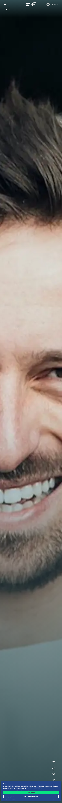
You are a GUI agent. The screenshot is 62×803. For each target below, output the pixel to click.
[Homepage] (31, 4)
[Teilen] (54, 780)
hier (25, 788)
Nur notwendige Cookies (31, 796)
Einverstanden (31, 792)
